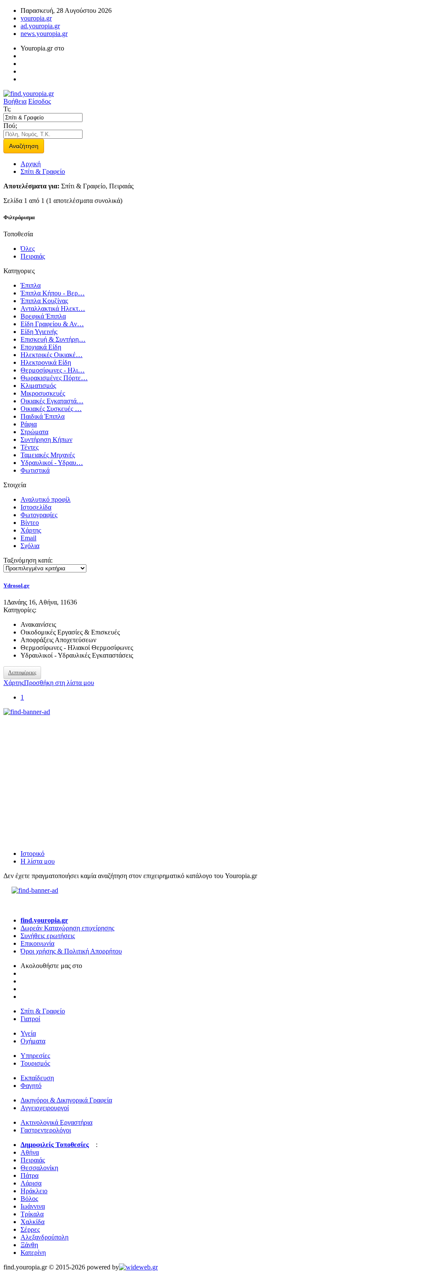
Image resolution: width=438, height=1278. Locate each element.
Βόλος (29, 1198)
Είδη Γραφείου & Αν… (52, 324)
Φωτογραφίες (39, 514)
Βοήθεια (15, 101)
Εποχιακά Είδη (41, 347)
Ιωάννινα (33, 1206)
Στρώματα (34, 431)
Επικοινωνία (37, 943)
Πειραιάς (33, 256)
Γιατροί (30, 1018)
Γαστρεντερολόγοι (46, 1130)
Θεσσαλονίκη (39, 1167)
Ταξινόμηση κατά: (28, 560)
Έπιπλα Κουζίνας (44, 300)
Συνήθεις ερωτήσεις (48, 935)
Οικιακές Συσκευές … (51, 408)
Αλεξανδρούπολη (44, 1237)
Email (28, 538)
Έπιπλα (31, 285)
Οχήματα (33, 1041)
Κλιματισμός (38, 385)
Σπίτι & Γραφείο (43, 171)
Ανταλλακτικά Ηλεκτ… (53, 308)
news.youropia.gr (44, 33)
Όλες (28, 248)
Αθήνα (30, 1152)
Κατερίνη (33, 1252)
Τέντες (29, 447)
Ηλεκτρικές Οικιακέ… (52, 354)
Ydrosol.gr (16, 585)
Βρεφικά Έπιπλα (43, 316)
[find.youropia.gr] (28, 93)
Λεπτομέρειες (22, 673)
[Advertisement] (67, 769)
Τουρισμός (35, 1063)
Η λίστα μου (38, 861)
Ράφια (29, 424)
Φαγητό (31, 1085)
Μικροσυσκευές (43, 393)
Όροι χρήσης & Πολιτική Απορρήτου (71, 951)
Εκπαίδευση (37, 1077)
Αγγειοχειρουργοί (45, 1107)
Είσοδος (39, 101)
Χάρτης (31, 530)
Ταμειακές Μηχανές (48, 455)
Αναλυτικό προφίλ (46, 499)
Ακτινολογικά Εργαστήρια (56, 1122)
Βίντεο (30, 522)
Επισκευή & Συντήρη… (53, 339)
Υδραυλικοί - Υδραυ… (52, 462)
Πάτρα (29, 1175)
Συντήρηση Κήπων (46, 439)
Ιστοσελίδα (36, 507)
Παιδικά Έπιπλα (43, 416)
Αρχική (31, 163)
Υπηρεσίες (35, 1055)
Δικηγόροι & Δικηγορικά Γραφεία (66, 1100)
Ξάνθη (29, 1244)
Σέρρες (30, 1229)
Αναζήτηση (23, 146)
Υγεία (28, 1033)
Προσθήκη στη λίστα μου (59, 682)
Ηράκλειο (34, 1191)
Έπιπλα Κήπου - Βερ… (53, 293)
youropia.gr (36, 18)
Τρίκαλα (32, 1214)
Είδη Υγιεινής (39, 331)
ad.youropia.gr (40, 26)
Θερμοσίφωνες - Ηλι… (53, 370)
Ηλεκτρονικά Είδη (46, 362)
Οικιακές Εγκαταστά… (52, 401)
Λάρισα (31, 1183)
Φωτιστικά (35, 470)
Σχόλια (30, 545)
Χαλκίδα (32, 1221)
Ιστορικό (32, 853)
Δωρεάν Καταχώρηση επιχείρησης (67, 928)
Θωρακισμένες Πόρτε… (54, 377)
